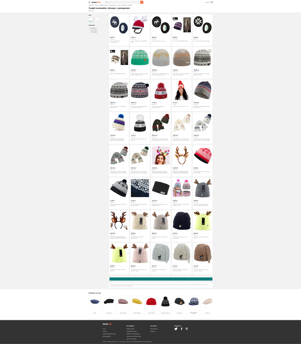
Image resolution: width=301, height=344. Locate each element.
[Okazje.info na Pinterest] (187, 329)
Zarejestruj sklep (130, 329)
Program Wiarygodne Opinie (109, 334)
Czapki (119, 5)
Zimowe (124, 5)
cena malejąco (94, 32)
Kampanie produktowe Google (134, 336)
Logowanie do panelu (132, 331)
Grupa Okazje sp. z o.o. (114, 341)
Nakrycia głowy (112, 5)
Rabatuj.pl (152, 331)
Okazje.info (91, 5)
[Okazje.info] (96, 2)
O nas (104, 329)
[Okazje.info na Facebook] (181, 329)
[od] (91, 19)
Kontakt (104, 331)
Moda (96, 5)
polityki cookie (148, 341)
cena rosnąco (94, 30)
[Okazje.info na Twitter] (176, 329)
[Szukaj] (123, 1)
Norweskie (129, 5)
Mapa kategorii (153, 329)
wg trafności (93, 28)
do (94, 19)
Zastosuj (91, 21)
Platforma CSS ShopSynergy (133, 334)
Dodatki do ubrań (103, 5)
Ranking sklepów (107, 336)
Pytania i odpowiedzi (131, 339)
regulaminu (140, 341)
